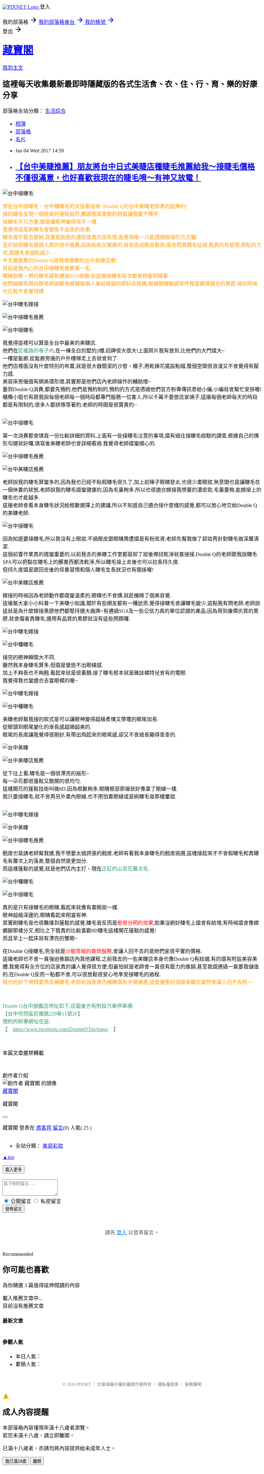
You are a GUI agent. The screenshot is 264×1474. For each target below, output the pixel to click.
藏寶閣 (18, 50)
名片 (20, 139)
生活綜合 (55, 111)
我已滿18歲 (15, 1461)
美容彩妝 (52, 1146)
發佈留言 (13, 1209)
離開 (37, 1461)
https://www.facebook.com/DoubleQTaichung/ (60, 1029)
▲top (8, 1157)
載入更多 (13, 1169)
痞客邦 (44, 1128)
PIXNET (84, 1384)
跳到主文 (13, 68)
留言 (58, 1128)
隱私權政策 (168, 1384)
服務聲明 (193, 1384)
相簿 (20, 124)
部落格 (23, 131)
